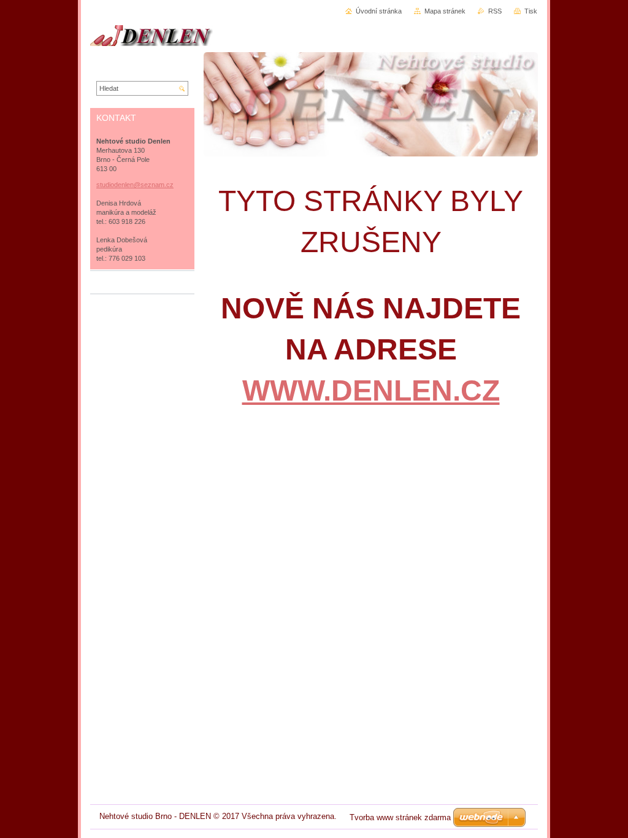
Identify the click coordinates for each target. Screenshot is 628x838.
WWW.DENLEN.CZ (371, 390)
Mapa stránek (444, 11)
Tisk (530, 11)
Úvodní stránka (379, 11)
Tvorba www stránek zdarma (400, 817)
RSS (495, 11)
